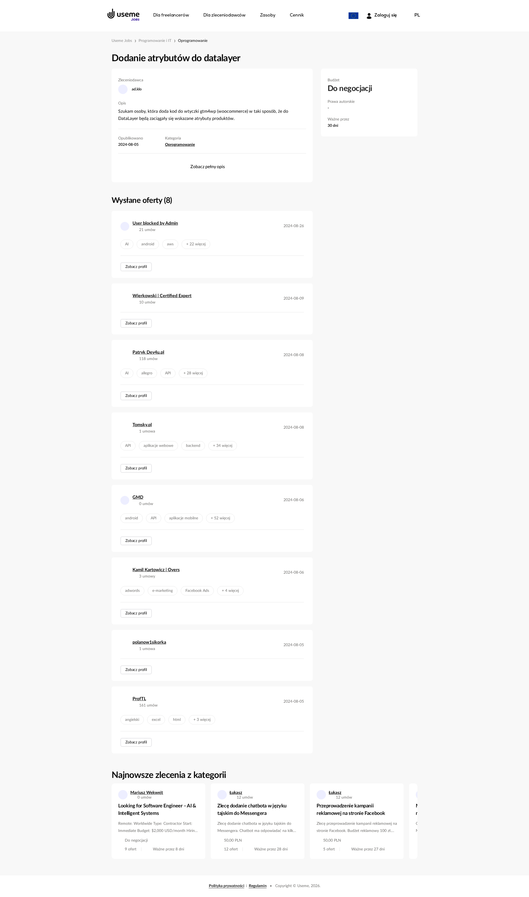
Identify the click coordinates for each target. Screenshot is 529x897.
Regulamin (258, 886)
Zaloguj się (385, 15)
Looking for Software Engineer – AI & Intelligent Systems (157, 810)
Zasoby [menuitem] (268, 15)
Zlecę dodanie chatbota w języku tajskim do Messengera (252, 810)
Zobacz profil (136, 267)
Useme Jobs (122, 41)
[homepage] (123, 15)
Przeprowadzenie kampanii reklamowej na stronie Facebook (351, 810)
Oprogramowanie (192, 41)
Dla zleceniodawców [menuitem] (224, 15)
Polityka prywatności (226, 886)
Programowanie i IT (155, 41)
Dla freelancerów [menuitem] (171, 15)
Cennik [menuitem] (297, 15)
